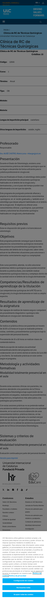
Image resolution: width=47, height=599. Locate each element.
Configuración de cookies (23, 581)
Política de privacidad (17, 576)
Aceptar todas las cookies (23, 594)
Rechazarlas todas (23, 588)
